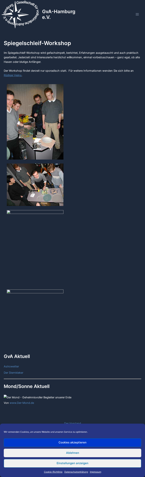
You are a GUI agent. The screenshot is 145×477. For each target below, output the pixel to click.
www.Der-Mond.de (22, 403)
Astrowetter (11, 366)
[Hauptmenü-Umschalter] (137, 14)
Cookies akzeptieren (72, 442)
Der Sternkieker (13, 372)
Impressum (95, 471)
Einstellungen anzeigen (72, 463)
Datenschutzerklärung (76, 471)
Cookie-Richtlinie (53, 471)
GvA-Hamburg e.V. (58, 14)
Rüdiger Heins (13, 75)
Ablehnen (72, 453)
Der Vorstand (72, 423)
